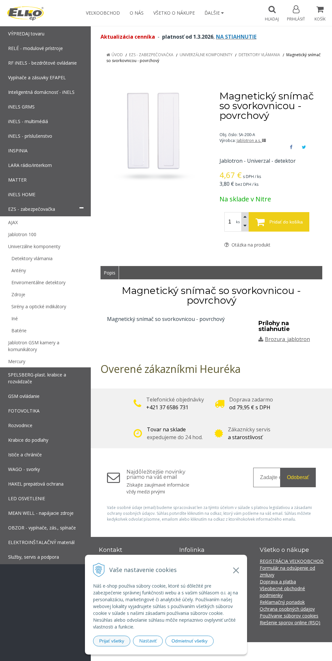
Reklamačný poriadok (282, 602)
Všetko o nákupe (174, 13)
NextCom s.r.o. (282, 651)
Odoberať (298, 477)
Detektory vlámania (259, 54)
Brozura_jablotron (287, 339)
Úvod (117, 54)
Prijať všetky (111, 640)
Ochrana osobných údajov (287, 609)
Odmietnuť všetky (190, 640)
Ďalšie (213, 13)
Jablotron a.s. (249, 140)
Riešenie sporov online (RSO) (290, 622)
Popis (109, 273)
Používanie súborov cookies (289, 616)
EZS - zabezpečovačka (151, 54)
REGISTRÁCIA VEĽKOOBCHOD (292, 561)
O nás (137, 13)
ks (238, 221)
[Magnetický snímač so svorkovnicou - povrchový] (152, 136)
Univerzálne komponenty (206, 54)
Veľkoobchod (103, 13)
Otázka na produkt (250, 245)
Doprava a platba (278, 581)
